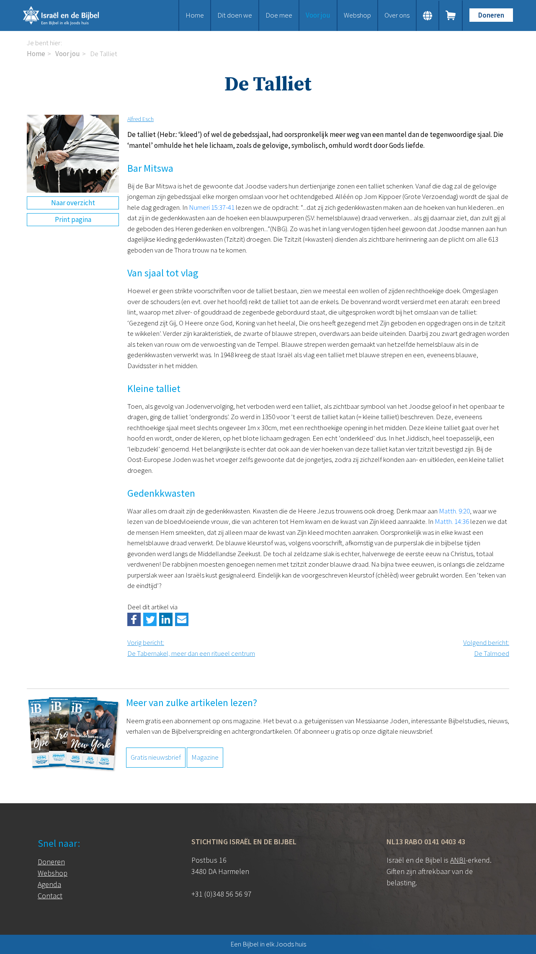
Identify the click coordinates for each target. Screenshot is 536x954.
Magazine (205, 757)
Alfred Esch (140, 119)
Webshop (357, 15)
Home (195, 15)
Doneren (491, 15)
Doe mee (278, 15)
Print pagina (73, 219)
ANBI (458, 860)
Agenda (49, 884)
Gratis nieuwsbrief (156, 757)
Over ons (397, 15)
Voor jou (318, 15)
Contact (50, 895)
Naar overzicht (73, 202)
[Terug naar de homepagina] (71, 15)
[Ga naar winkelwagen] (451, 15)
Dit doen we (234, 15)
